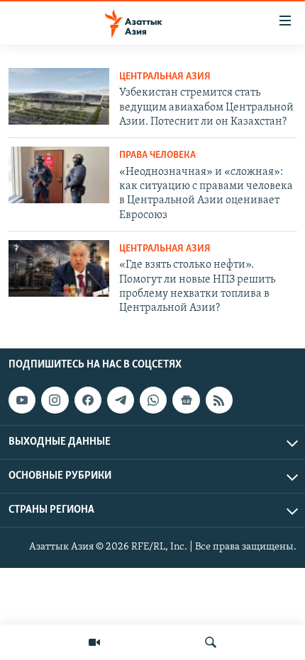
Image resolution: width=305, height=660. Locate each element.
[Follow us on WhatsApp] (153, 400)
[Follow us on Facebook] (87, 400)
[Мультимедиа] (94, 642)
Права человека (157, 155)
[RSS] (219, 400)
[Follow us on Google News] (185, 400)
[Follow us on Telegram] (120, 400)
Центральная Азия (165, 77)
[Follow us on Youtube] (22, 400)
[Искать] (210, 642)
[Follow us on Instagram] (54, 400)
